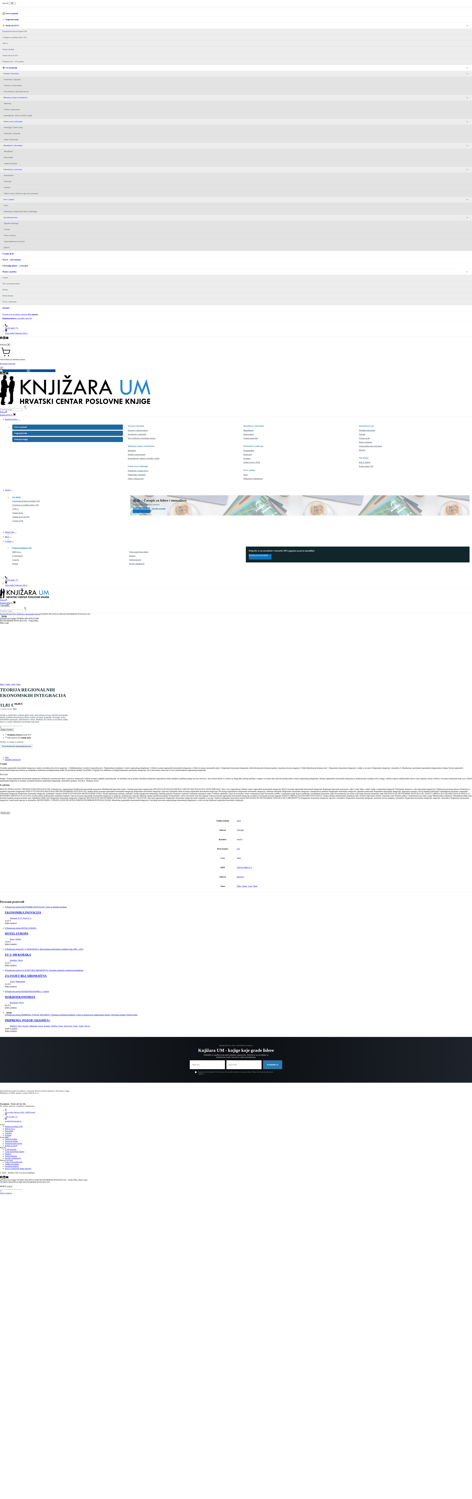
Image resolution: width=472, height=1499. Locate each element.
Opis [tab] (7, 757)
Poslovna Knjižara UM (21, 548)
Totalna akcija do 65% (21, 517)
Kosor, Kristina (44, 1026)
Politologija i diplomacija (253, 479)
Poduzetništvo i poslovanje (253, 446)
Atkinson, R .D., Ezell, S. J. (20, 918)
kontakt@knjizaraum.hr (13, 1121)
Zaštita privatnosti (12, 1164)
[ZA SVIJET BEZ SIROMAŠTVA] (44, 970)
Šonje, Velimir (15, 939)
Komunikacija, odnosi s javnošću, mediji (143, 458)
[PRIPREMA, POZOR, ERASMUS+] (71, 1015)
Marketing (132, 451)
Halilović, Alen (16, 1026)
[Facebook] (1, 374)
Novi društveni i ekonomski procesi (141, 438)
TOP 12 (15, 509)
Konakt (15, 564)
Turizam (362, 434)
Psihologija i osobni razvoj (138, 471)
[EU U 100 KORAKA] (44, 949)
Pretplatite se (272, 1065)
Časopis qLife (364, 438)
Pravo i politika (249, 470)
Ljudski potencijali (250, 438)
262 (238, 849)
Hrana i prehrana (365, 442)
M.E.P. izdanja (364, 462)
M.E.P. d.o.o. (10, 1129)
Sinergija (240, 877)
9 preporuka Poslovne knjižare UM (26, 501)
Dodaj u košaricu (7, 730)
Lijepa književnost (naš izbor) (370, 446)
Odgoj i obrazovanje (136, 479)
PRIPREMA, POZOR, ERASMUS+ (27, 1020)
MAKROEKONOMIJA (20, 997)
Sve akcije (16, 497)
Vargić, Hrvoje (84, 1026)
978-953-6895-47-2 (244, 867)
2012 (239, 821)
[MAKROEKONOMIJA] (27, 991)
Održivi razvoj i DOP (251, 462)
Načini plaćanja (135, 560)
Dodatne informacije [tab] (13, 760)
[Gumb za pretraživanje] (25, 408)
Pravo (245, 475)
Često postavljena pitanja (14, 1152)
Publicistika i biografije (137, 475)
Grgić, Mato (16, 684)
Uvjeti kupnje (17, 556)
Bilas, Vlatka (5, 684)
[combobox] (11, 409)
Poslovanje (247, 454)
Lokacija (15, 560)
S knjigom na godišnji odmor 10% (25, 505)
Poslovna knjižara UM (13, 1126)
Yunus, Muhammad (17, 981)
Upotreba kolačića (12, 1166)
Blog (7, 537)
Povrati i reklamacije (13, 1158)
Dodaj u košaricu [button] (11, 923)
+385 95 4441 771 (11, 1117)
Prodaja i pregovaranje (136, 454)
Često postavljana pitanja (138, 552)
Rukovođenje (248, 434)
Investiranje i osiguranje (137, 434)
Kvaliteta (246, 458)
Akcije (7, 490)
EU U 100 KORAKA (18, 954)
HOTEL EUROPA (16, 933)
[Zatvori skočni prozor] (1, 368)
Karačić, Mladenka (30, 1026)
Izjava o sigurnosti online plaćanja (18, 1169)
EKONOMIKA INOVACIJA (23, 912)
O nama (8, 541)
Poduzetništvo (248, 451)
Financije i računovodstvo (138, 430)
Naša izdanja (364, 458)
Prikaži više (5, 813)
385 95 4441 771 (11, 580)
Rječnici (362, 450)
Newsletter (9, 1131)
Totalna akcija (17, 513)
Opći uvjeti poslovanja (13, 1162)
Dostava (132, 556)
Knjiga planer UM (366, 466)
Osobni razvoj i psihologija (138, 466)
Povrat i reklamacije (136, 564)
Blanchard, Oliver (17, 1003)
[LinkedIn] (4, 374)
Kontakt (8, 1135)
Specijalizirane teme (366, 426)
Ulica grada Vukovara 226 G (16, 585)
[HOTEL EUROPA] (20, 928)
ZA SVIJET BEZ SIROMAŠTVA (26, 975)
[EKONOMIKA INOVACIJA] (36, 907)
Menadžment (248, 430)
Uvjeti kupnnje (10, 1149)
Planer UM (9, 532)
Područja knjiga (11, 419)
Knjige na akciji (11, 1146)
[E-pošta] (7, 374)
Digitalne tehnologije (367, 430)
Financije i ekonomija (136, 426)
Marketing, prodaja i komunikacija (141, 446)
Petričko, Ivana (57, 1026)
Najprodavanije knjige (13, 1143)
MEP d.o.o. (16, 552)
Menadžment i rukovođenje (253, 426)
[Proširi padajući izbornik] (12, 490)
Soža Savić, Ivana (71, 1026)
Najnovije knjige (11, 1141)
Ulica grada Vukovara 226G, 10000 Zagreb (20, 1112)
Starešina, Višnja (16, 960)
